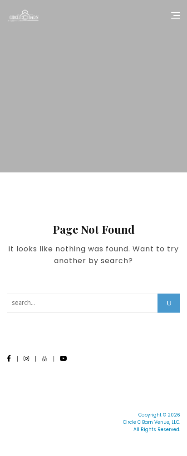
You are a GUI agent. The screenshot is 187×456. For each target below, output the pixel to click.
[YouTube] (63, 358)
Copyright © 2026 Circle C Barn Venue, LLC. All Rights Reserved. (151, 422)
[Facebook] (9, 358)
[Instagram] (26, 358)
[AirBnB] (44, 358)
